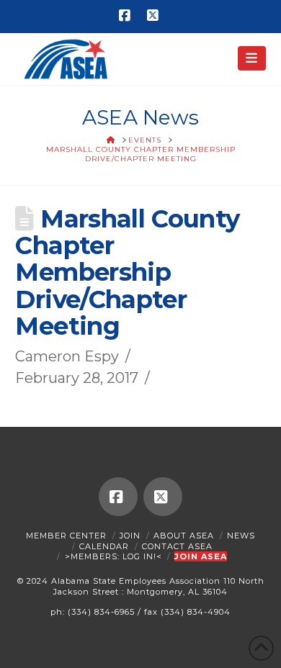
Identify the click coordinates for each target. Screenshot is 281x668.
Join (130, 536)
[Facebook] (126, 15)
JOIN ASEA (200, 556)
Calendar (104, 546)
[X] (154, 15)
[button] (252, 58)
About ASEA (183, 536)
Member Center (66, 536)
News (241, 536)
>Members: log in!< (113, 556)
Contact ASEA (177, 546)
